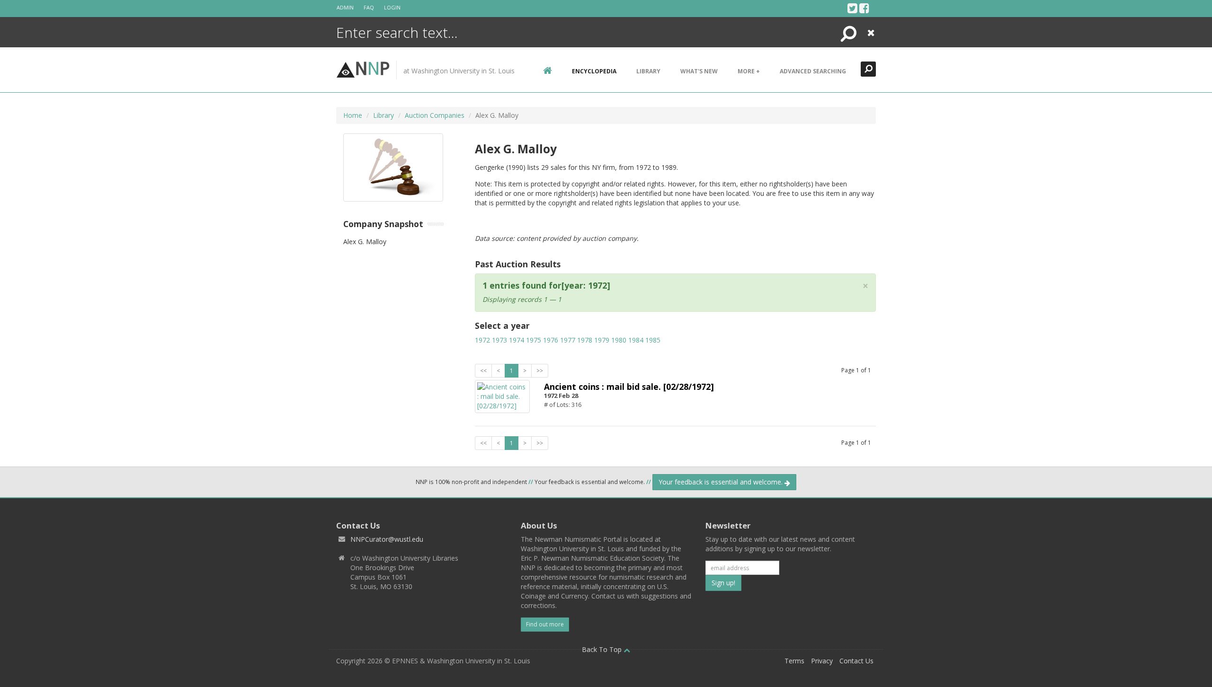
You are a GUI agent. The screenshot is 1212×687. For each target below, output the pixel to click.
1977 (567, 339)
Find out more (545, 624)
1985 (652, 339)
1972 (482, 339)
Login (392, 7)
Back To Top (603, 649)
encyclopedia (594, 71)
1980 (618, 339)
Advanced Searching (813, 71)
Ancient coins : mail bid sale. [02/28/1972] (629, 386)
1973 (499, 339)
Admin (345, 7)
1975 (533, 339)
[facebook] (864, 8)
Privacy (822, 660)
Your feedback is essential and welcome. (721, 481)
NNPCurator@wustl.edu (386, 539)
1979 (601, 339)
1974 (516, 339)
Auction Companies (434, 115)
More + (749, 71)
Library (648, 71)
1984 (635, 339)
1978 (584, 339)
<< (483, 371)
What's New (699, 71)
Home (352, 115)
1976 (550, 339)
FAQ (369, 7)
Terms (794, 660)
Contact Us (856, 660)
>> (539, 371)
